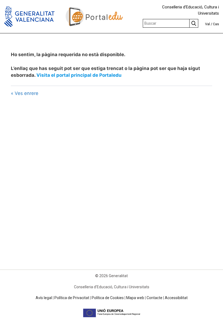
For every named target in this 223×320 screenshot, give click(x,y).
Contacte (154, 298)
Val (207, 24)
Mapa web (135, 298)
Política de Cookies (108, 298)
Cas (216, 24)
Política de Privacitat (71, 298)
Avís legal (44, 298)
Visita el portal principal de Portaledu (79, 75)
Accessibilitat (176, 298)
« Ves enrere (24, 93)
